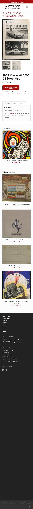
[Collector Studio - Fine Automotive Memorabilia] (13, 6)
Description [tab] (7, 103)
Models (4, 325)
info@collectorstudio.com (16, 2)
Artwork (4, 327)
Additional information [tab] (18, 103)
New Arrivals (6, 316)
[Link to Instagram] (29, 507)
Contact (4, 331)
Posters (4, 322)
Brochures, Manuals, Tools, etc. (19, 91)
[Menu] (27, 7)
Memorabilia (5, 96)
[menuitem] (22, 6)
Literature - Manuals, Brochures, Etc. (10, 93)
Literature (24, 93)
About (4, 329)
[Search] (22, 6)
